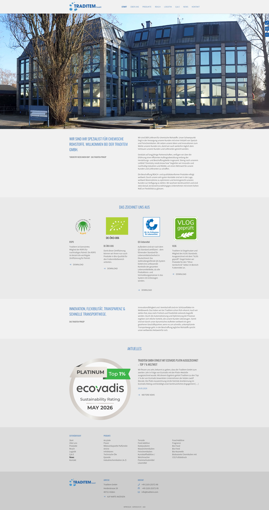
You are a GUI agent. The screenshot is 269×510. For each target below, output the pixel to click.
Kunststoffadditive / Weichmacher (146, 456)
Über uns (73, 443)
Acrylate (107, 440)
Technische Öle (110, 454)
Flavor (106, 443)
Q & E (71, 454)
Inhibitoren (108, 451)
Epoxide (107, 457)
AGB (144, 507)
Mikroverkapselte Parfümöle (115, 445)
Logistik (72, 451)
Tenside (141, 440)
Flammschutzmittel (146, 460)
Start (71, 440)
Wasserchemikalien (146, 448)
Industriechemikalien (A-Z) (115, 460)
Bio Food (176, 445)
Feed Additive (144, 443)
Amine (106, 448)
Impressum (127, 507)
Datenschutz (136, 507)
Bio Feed (176, 448)
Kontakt (72, 460)
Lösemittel (142, 462)
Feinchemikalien (145, 451)
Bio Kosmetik (178, 451)
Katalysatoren (144, 445)
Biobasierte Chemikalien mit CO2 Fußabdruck (184, 456)
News (71, 457)
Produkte (73, 445)
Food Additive (178, 440)
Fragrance (176, 443)
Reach (72, 448)
